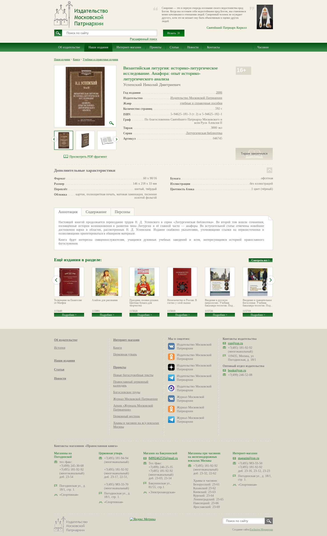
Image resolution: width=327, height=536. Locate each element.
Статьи (174, 47)
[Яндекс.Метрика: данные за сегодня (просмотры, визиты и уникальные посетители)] (142, 519)
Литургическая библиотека (204, 133)
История (59, 347)
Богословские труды (126, 392)
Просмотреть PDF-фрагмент (88, 156)
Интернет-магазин (129, 47)
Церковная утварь (125, 354)
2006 (219, 92)
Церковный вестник (126, 416)
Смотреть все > (260, 260)
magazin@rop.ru (248, 458)
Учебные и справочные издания (100, 59)
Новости (193, 47)
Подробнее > (69, 314)
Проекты (155, 47)
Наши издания (98, 47)
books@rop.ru (237, 370)
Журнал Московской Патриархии (135, 399)
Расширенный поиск (143, 39)
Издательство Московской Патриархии (196, 98)
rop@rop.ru (235, 343)
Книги (76, 59)
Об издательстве (69, 47)
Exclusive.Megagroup (261, 529)
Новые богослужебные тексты (133, 375)
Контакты (213, 47)
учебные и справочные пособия (201, 103)
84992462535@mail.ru (163, 458)
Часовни (263, 47)
